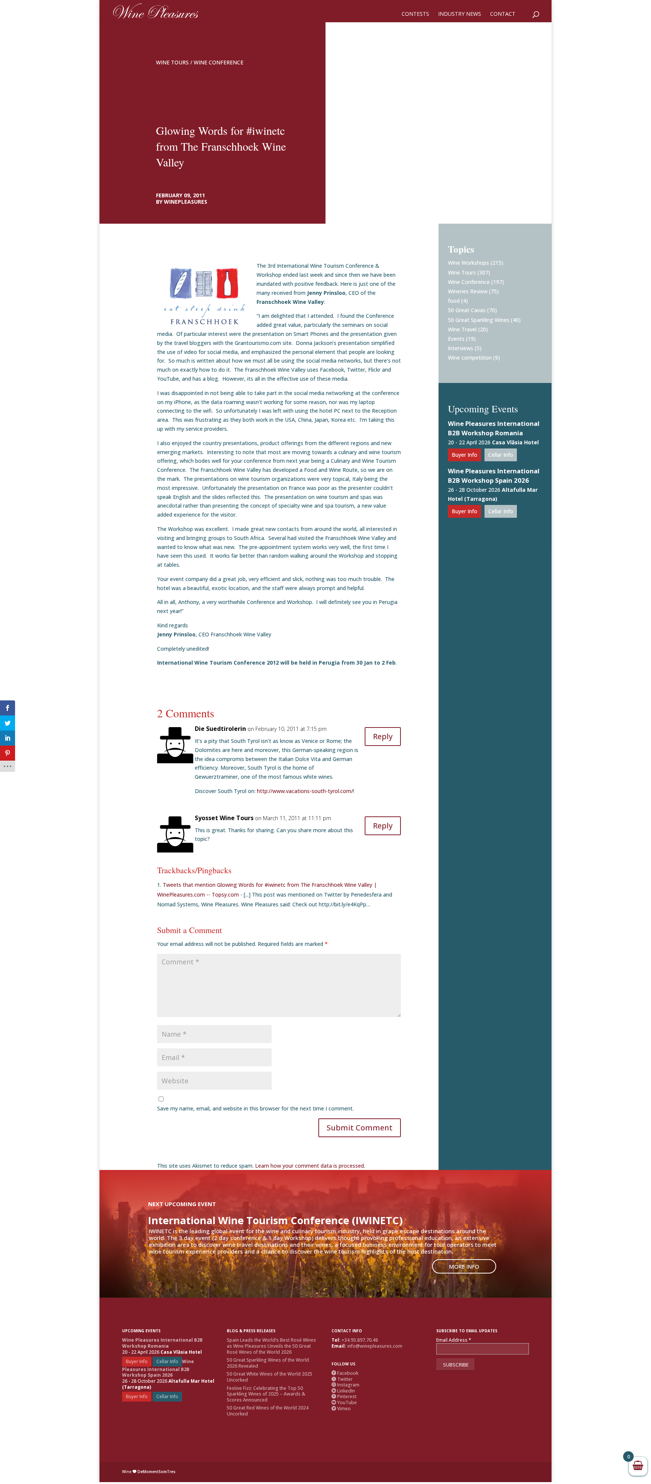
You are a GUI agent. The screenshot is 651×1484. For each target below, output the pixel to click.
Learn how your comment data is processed (309, 1165)
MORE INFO (464, 1266)
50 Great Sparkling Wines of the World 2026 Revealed (268, 1363)
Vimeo (341, 1408)
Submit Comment (360, 1128)
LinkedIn (343, 1391)
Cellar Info (500, 454)
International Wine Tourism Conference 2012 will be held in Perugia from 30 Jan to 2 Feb (276, 662)
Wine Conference (218, 62)
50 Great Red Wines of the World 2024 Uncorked (268, 1411)
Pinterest (344, 1396)
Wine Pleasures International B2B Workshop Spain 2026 (493, 476)
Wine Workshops (468, 262)
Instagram (345, 1385)
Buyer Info (464, 454)
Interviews (460, 348)
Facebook (345, 1373)
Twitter (342, 1379)
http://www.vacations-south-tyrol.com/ (305, 791)
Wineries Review (467, 291)
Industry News (459, 14)
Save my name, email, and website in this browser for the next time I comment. (255, 1108)
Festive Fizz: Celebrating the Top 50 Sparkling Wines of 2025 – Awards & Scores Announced (266, 1394)
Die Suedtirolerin (220, 728)
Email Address (453, 1340)
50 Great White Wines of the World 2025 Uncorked (269, 1377)
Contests (415, 14)
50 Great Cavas (467, 310)
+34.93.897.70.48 (360, 1340)
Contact (502, 14)
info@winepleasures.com (374, 1346)
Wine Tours (172, 62)
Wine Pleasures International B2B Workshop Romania (493, 428)
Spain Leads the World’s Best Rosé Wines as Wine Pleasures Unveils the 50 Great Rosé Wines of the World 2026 (271, 1346)
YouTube (344, 1402)
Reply (383, 736)
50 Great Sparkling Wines (478, 319)
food (454, 300)
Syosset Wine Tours (224, 818)
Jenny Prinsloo (326, 292)
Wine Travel (462, 329)
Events (456, 338)
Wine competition (470, 357)
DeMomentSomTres (157, 1471)
